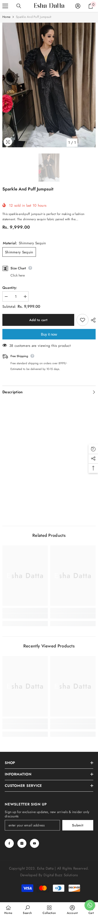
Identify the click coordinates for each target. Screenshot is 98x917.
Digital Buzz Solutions (61, 875)
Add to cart (38, 320)
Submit (77, 825)
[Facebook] (9, 843)
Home (6, 17)
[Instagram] (21, 843)
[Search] (19, 6)
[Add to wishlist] (82, 320)
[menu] (5, 6)
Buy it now (49, 334)
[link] (25, 616)
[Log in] (78, 6)
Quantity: (9, 287)
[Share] (92, 320)
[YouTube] (34, 843)
